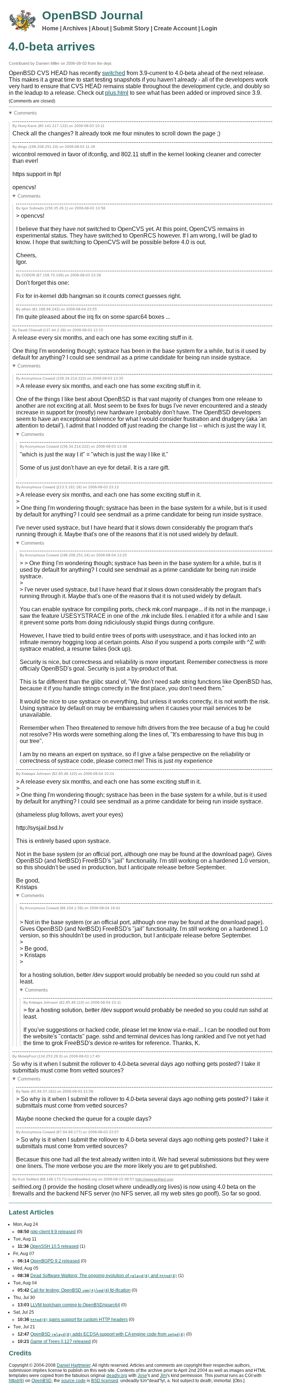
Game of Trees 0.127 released (60, 1341)
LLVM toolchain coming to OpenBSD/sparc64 (75, 1304)
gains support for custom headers (79, 1319)
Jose (142, 1375)
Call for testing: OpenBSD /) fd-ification (80, 1290)
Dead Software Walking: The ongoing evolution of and (103, 1275)
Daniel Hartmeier (73, 1365)
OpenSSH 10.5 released (54, 1246)
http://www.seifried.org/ (154, 1179)
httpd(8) (16, 1380)
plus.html (116, 93)
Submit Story (131, 28)
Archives (75, 28)
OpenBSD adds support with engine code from (107, 1334)
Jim (163, 1375)
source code (73, 1380)
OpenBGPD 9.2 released (55, 1261)
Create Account (175, 28)
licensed (104, 1380)
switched (113, 73)
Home (50, 28)
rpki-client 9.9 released (53, 1231)
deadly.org (116, 1375)
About (100, 28)
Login (209, 28)
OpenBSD (41, 1380)
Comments (25, 113)
